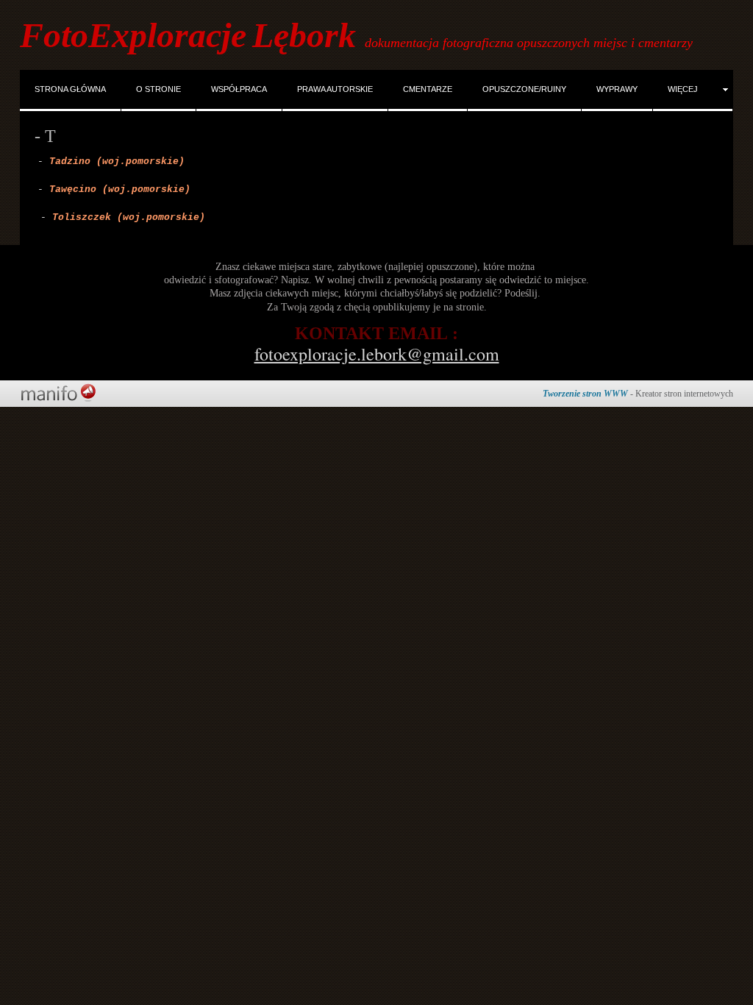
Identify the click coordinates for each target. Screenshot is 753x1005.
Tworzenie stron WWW (585, 393)
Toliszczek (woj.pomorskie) (128, 217)
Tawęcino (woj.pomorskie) (119, 189)
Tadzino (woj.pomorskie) (117, 161)
